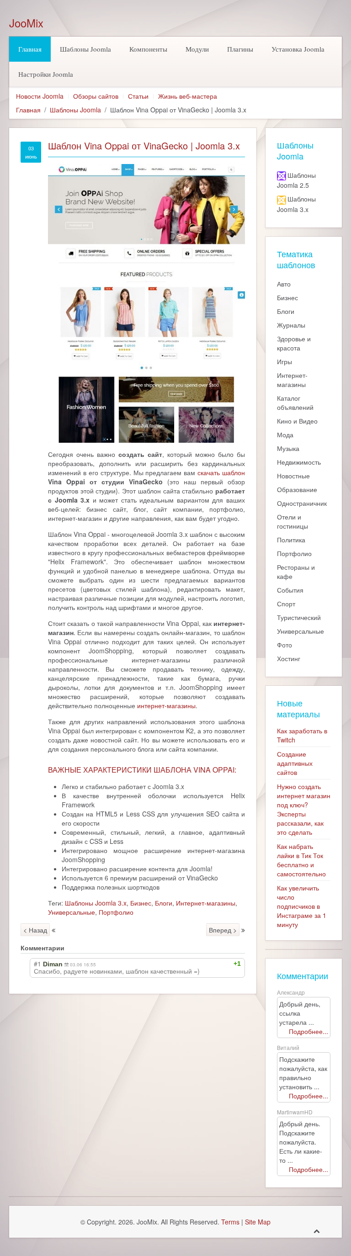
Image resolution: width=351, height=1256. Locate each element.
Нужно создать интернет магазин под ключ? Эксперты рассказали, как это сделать (303, 809)
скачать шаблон (221, 472)
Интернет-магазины (205, 902)
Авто (284, 283)
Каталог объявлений (295, 402)
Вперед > (223, 929)
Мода (285, 434)
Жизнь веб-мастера (187, 96)
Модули (197, 48)
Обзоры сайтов (95, 96)
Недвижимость (299, 461)
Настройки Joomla (45, 74)
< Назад (35, 929)
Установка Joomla (297, 48)
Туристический (299, 617)
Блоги (163, 902)
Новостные (293, 475)
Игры (284, 361)
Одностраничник (302, 503)
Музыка (288, 448)
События (290, 589)
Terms (230, 1221)
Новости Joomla (40, 96)
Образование (297, 489)
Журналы (291, 324)
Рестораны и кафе (296, 571)
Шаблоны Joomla (85, 48)
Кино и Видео (297, 420)
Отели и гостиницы (292, 521)
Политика (291, 539)
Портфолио (116, 912)
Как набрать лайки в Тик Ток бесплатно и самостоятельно (301, 860)
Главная (30, 48)
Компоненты (148, 48)
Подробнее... (308, 1031)
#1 (37, 963)
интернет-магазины (166, 705)
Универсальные (71, 912)
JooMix (26, 22)
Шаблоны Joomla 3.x (96, 902)
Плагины (240, 48)
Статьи (138, 96)
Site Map (258, 1221)
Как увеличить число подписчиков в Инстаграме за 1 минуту (301, 906)
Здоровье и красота (294, 343)
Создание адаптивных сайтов (295, 763)
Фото (284, 644)
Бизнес (140, 902)
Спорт (286, 603)
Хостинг (288, 658)
